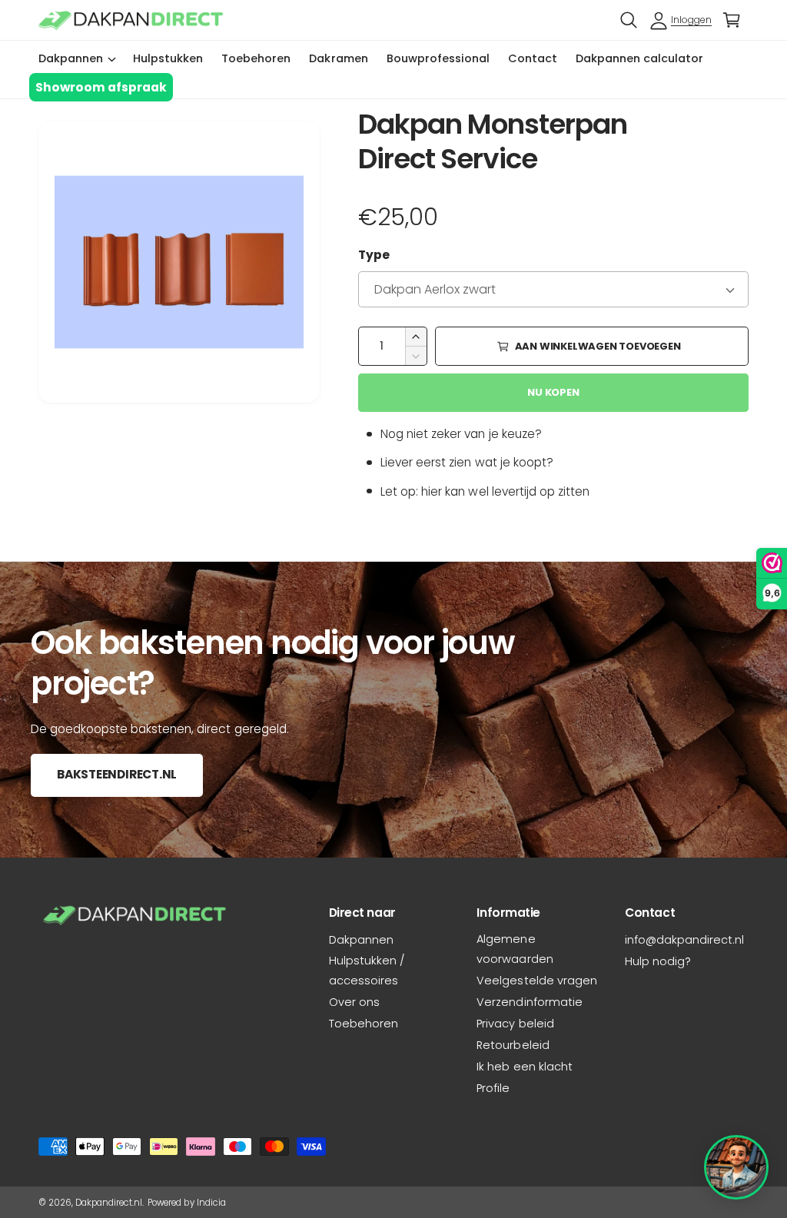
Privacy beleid (515, 1023)
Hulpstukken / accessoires (366, 970)
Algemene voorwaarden (515, 949)
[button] (629, 20)
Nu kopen (553, 392)
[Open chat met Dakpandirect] (736, 1167)
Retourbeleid (513, 1045)
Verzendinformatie (529, 1002)
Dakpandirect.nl (108, 1202)
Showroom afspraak (101, 87)
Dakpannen (361, 940)
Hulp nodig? (658, 961)
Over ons (354, 1002)
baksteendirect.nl (117, 774)
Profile (493, 1088)
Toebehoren (363, 1023)
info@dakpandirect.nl (684, 940)
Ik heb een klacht (524, 1066)
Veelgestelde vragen (536, 980)
